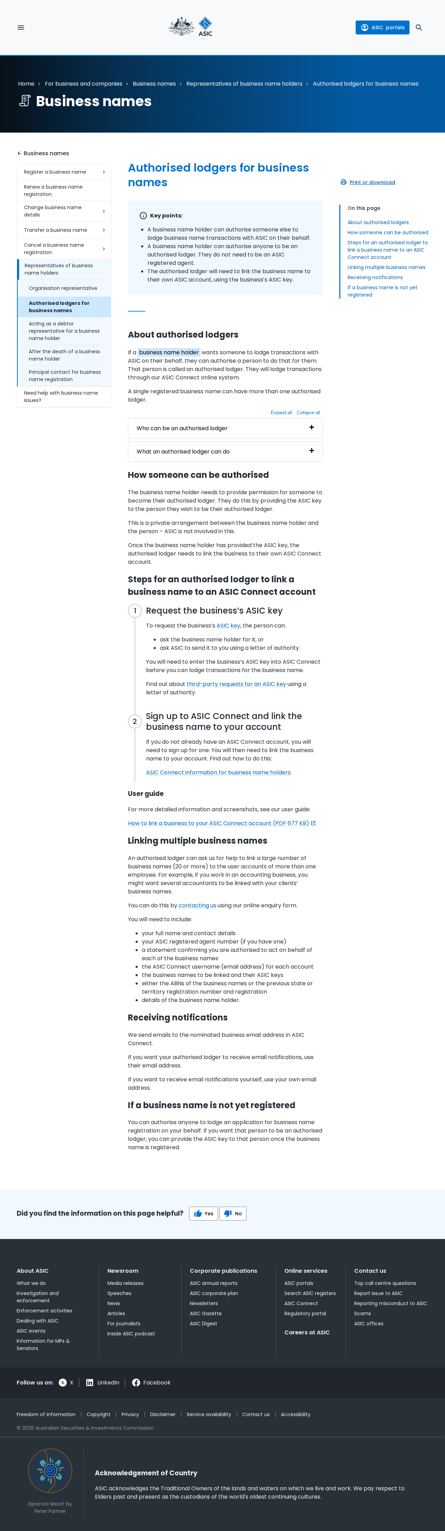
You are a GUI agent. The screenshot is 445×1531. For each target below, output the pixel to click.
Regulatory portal (305, 1313)
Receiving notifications (375, 277)
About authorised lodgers (378, 222)
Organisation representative (63, 288)
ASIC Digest (203, 1323)
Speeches (119, 1293)
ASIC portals (298, 1283)
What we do (31, 1283)
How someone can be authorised (388, 232)
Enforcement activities (44, 1310)
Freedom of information (46, 1414)
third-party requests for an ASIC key (236, 684)
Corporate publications (223, 1271)
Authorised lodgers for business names (59, 307)
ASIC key (228, 626)
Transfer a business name (55, 230)
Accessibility (295, 1414)
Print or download (372, 182)
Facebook (157, 1383)
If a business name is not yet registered (383, 291)
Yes (209, 1213)
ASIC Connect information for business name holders (218, 772)
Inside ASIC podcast (131, 1333)
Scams (362, 1313)
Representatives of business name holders (244, 84)
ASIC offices (368, 1323)
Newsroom (122, 1271)
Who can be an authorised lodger (182, 428)
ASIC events (31, 1330)
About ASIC (33, 1271)
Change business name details (53, 211)
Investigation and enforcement (38, 1297)
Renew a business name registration (53, 190)
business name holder (169, 352)
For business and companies (83, 84)
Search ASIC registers (310, 1293)
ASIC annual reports (213, 1283)
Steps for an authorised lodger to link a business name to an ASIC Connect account (388, 250)
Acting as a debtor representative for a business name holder (64, 331)
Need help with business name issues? (61, 396)
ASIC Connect (301, 1303)
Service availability (209, 1414)
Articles (116, 1313)
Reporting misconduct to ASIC (390, 1303)
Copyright (99, 1414)
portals (388, 27)
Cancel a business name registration (54, 249)
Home (26, 84)
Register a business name (55, 171)
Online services (305, 1271)
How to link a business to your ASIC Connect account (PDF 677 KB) (218, 823)
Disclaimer (163, 1414)
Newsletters (204, 1303)
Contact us (370, 1271)
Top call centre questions (385, 1283)
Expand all (281, 412)
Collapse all (308, 412)
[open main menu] (21, 27)
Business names (154, 84)
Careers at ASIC (307, 1332)
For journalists (123, 1323)
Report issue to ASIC (378, 1293)
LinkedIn (108, 1383)
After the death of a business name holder (64, 355)
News (113, 1303)
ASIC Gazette (206, 1313)
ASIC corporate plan (214, 1293)
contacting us (197, 905)
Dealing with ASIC (37, 1320)
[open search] (419, 27)
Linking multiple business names (387, 267)
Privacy (130, 1414)
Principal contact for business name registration (65, 376)
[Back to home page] (190, 27)
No (238, 1213)
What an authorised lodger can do (183, 452)
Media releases (125, 1283)
